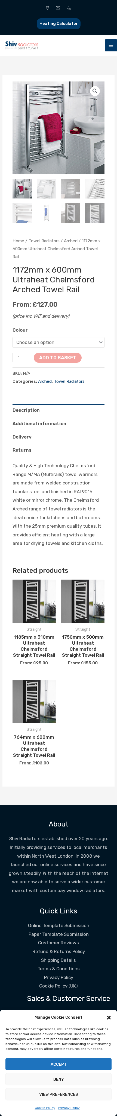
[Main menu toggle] (111, 45)
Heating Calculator (58, 23)
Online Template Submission (58, 925)
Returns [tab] (22, 450)
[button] (109, 1017)
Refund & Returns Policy (58, 951)
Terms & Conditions (59, 968)
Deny (58, 1079)
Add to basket (57, 357)
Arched (71, 240)
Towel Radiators (44, 240)
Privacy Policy (69, 1108)
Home (18, 240)
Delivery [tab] (22, 437)
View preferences (58, 1094)
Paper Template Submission (59, 934)
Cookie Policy (45, 1108)
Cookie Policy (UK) (58, 986)
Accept (59, 1064)
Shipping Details (58, 960)
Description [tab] (26, 410)
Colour (20, 330)
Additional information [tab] (39, 423)
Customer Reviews (58, 942)
